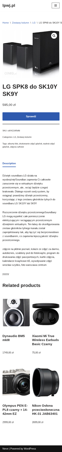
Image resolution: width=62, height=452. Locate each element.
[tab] (9, 163)
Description (9, 163)
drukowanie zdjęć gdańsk (30, 144)
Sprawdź (31, 116)
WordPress (30, 448)
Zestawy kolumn (20, 22)
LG (34, 22)
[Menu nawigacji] (56, 5)
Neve (5, 448)
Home (5, 22)
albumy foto (13, 144)
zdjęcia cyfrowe (17, 147)
